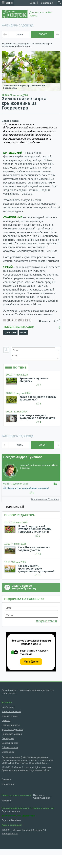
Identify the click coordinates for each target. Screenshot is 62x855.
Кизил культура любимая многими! (28, 488)
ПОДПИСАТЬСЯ (46, 621)
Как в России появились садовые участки (34, 549)
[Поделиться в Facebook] (4, 320)
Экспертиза (8, 738)
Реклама (7, 779)
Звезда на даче (10, 716)
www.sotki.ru (8, 43)
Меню (9, 2)
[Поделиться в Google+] (8, 320)
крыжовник (10, 332)
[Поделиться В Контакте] (30, 320)
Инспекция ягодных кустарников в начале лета (37, 416)
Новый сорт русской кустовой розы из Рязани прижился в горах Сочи (34, 529)
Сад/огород (23, 43)
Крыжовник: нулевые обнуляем (34, 379)
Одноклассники (41, 797)
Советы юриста (10, 743)
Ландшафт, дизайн (12, 734)
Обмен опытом (10, 747)
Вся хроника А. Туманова (45, 499)
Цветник (6, 720)
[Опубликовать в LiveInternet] (12, 320)
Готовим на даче (11, 725)
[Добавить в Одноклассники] (22, 320)
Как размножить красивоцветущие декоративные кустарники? (36, 569)
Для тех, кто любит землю (40, 14)
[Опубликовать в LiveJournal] (15, 320)
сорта (23, 332)
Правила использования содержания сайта (25, 770)
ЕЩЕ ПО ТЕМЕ (15, 367)
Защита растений (11, 711)
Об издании (8, 784)
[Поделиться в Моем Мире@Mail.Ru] (19, 320)
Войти (33, 2)
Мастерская (8, 752)
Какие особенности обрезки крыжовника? (38, 398)
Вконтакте (38, 795)
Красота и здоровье (12, 729)
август (43, 34)
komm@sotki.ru (10, 833)
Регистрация (46, 2)
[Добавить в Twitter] (26, 320)
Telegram (6, 800)
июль (20, 34)
